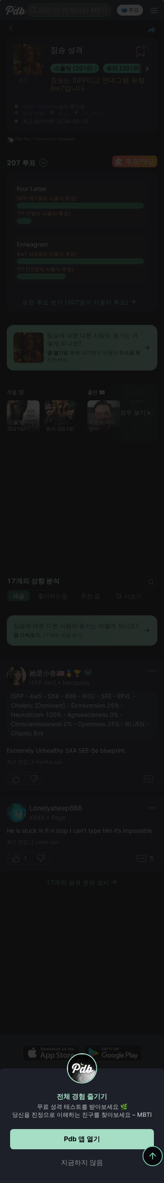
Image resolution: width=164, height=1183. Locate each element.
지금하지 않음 (82, 1162)
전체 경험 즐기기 (82, 1096)
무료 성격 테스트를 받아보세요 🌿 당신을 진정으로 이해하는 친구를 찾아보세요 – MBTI (82, 1110)
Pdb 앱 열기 (82, 1139)
